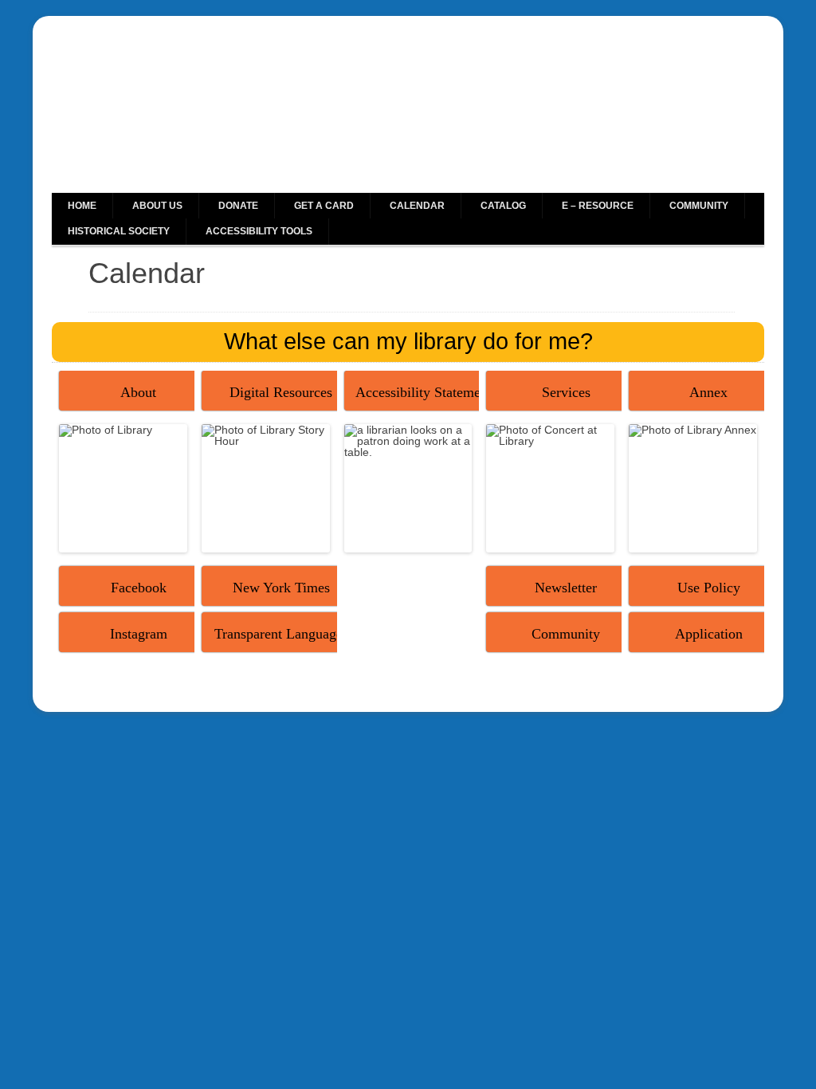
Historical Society (119, 231)
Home (82, 205)
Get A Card (324, 205)
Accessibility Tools (259, 231)
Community (698, 205)
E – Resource (598, 205)
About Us (157, 205)
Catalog (503, 205)
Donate (238, 205)
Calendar (417, 205)
